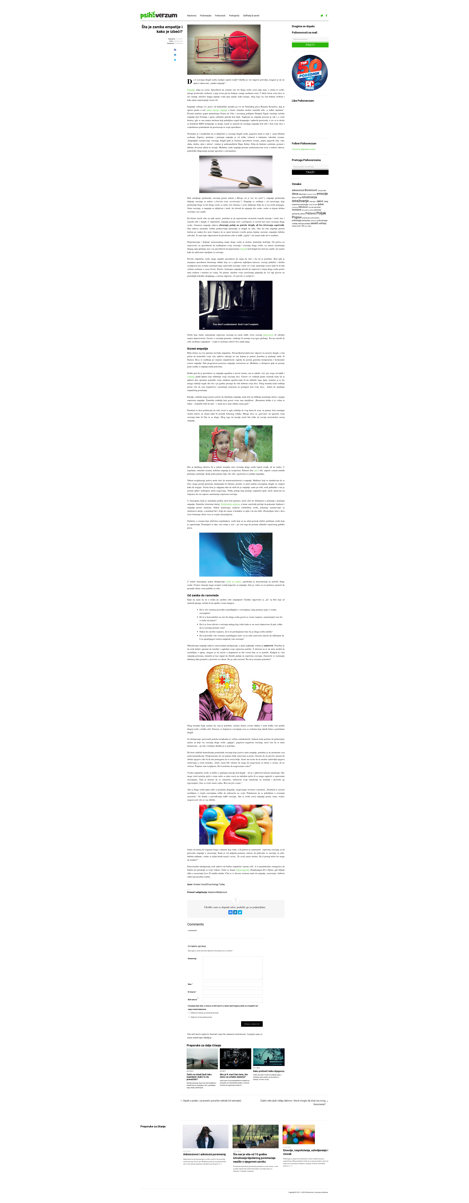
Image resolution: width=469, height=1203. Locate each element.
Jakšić (319, 201)
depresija (302, 194)
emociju (243, 248)
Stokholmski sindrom (230, 504)
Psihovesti (220, 15)
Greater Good (199, 884)
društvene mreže (311, 194)
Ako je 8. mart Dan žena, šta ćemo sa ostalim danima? (234, 1075)
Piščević (310, 213)
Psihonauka (205, 15)
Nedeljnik (296, 209)
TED (302, 226)
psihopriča (313, 220)
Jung (326, 201)
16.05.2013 (287, 1147)
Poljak (321, 213)
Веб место (192, 999)
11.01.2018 (237, 1151)
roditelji (295, 224)
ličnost (315, 204)
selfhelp (322, 223)
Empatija (191, 89)
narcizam (317, 207)
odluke (311, 210)
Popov (297, 217)
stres (299, 226)
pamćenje (317, 210)
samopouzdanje (304, 224)
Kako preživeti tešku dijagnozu (268, 1071)
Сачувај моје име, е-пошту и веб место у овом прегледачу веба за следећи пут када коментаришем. (223, 1007)
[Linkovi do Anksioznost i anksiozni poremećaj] (206, 1147)
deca (295, 193)
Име (190, 984)
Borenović (311, 190)
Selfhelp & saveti (251, 15)
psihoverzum (178, 41)
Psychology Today (216, 884)
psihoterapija (322, 220)
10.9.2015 (179, 39)
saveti (314, 223)
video (309, 226)
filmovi (294, 198)
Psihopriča (234, 15)
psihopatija (306, 220)
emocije (322, 193)
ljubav (321, 204)
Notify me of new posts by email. (201, 1017)
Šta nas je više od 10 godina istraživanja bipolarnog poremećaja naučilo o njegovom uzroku (254, 1158)
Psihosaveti (179, 43)
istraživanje (300, 201)
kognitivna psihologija (300, 204)
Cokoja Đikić (322, 190)
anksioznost (268, 334)
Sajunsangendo (242, 869)
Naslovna (191, 15)
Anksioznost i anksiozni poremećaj (204, 1154)
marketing (295, 207)
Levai (310, 204)
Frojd (299, 197)
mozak (311, 207)
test (306, 226)
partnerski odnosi (298, 214)
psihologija (296, 220)
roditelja (191, 376)
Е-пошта (192, 991)
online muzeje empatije (216, 109)
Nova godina (305, 210)
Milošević (303, 207)
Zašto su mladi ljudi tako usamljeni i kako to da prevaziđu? (199, 1077)
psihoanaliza (314, 218)
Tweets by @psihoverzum (303, 149)
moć (256, 470)
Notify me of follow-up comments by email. (205, 1013)
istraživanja (309, 197)
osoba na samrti (233, 581)
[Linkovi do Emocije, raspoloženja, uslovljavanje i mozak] (299, 1143)
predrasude (306, 218)
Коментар (192, 958)
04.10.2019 (187, 1151)
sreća (294, 226)
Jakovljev (312, 201)
